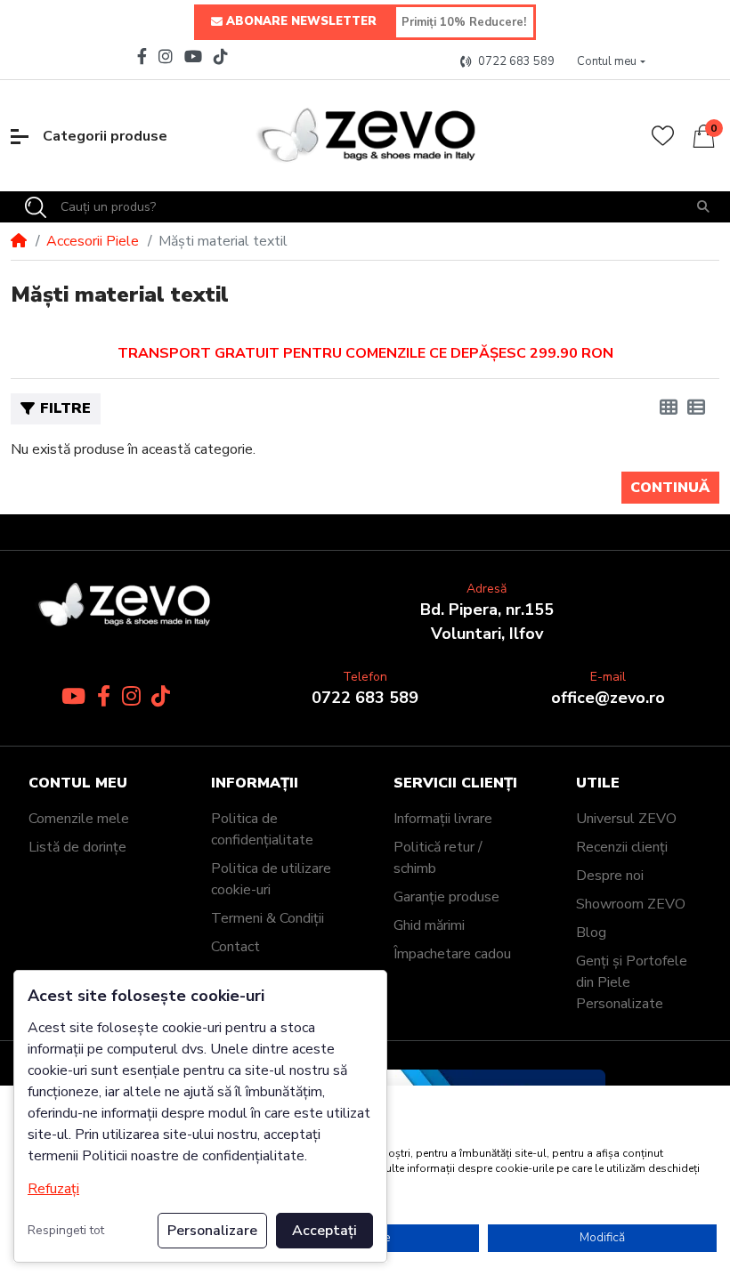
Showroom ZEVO (630, 904)
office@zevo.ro (608, 697)
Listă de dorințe (77, 847)
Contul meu (77, 783)
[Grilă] (668, 408)
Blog (591, 932)
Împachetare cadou (452, 954)
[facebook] (139, 56)
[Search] (35, 207)
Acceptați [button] (324, 1230)
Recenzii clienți (622, 847)
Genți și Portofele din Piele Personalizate (631, 982)
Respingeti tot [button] (66, 1230)
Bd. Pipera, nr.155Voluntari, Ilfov (487, 621)
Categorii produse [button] (105, 136)
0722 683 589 (365, 697)
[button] (611, 62)
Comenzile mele (78, 818)
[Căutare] (703, 206)
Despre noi (610, 875)
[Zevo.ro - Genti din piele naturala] (364, 135)
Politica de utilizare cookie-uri (271, 879)
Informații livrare (442, 818)
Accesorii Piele (92, 241)
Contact (235, 947)
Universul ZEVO (626, 818)
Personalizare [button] (212, 1230)
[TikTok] (223, 56)
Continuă (670, 487)
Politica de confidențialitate (262, 829)
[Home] (19, 241)
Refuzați (53, 1189)
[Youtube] (193, 56)
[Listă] (696, 408)
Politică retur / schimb (438, 857)
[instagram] (166, 56)
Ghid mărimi (429, 925)
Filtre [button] (65, 408)
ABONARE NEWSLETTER (301, 21)
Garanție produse (446, 897)
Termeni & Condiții (267, 918)
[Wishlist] (663, 136)
